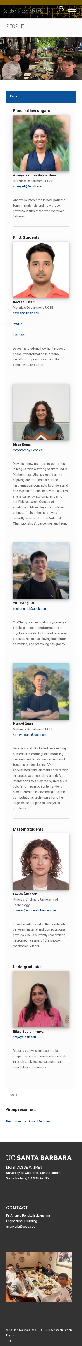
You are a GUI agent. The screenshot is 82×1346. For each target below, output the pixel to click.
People (15, 26)
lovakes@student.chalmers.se (34, 910)
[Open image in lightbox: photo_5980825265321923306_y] (77, 78)
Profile (17, 324)
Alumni (14, 1094)
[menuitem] (59, 9)
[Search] (59, 9)
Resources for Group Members (28, 1121)
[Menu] (70, 9)
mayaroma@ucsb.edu (28, 450)
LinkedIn (19, 335)
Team (13, 96)
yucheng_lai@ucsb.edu (29, 609)
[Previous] (9, 57)
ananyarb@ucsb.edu (27, 186)
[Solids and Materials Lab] (34, 9)
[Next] (72, 57)
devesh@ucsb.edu (26, 313)
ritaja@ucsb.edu (24, 1037)
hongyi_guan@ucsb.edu (30, 735)
